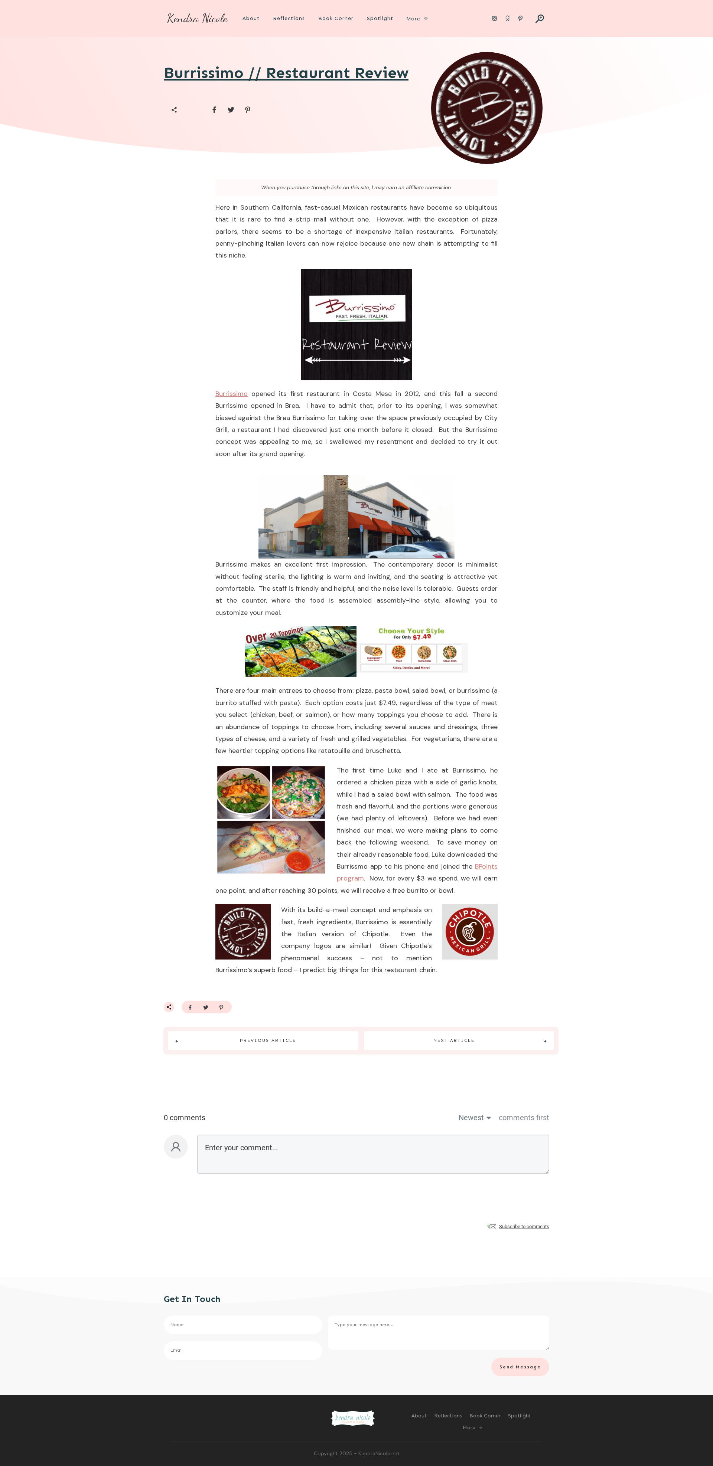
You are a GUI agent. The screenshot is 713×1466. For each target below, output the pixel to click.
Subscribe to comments (524, 1226)
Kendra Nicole (197, 18)
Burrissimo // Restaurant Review (286, 72)
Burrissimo (231, 393)
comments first (524, 1117)
